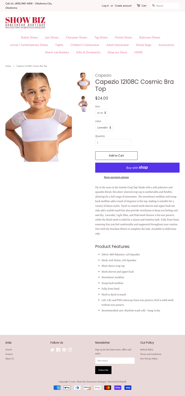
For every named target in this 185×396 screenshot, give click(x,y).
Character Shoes (76, 38)
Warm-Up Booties (57, 52)
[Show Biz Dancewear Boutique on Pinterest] (64, 350)
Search (8, 349)
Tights (59, 45)
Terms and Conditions (150, 354)
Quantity (100, 136)
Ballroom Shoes (149, 38)
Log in (105, 5)
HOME (138, 52)
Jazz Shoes (52, 38)
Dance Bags (143, 45)
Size (97, 106)
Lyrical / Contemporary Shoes (29, 45)
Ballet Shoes (29, 38)
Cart (144, 5)
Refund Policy (146, 349)
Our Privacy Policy (149, 358)
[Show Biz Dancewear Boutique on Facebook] (58, 350)
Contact (9, 354)
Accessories (166, 45)
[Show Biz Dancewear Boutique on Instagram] (70, 350)
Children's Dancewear (84, 45)
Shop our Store (117, 52)
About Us (9, 358)
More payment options (116, 177)
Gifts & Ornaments (88, 52)
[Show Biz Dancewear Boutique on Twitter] (52, 350)
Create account (123, 5)
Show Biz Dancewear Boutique (91, 381)
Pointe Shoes (123, 38)
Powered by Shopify (117, 381)
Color (98, 121)
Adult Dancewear (117, 45)
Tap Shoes (101, 38)
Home (8, 66)
